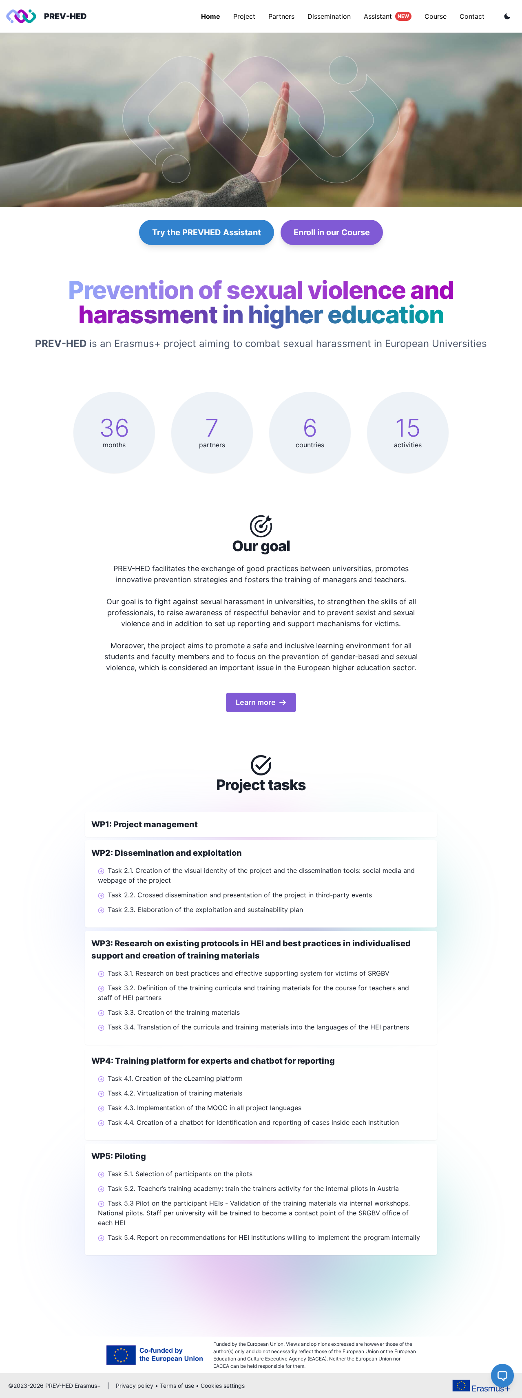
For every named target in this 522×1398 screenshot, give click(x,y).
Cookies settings (223, 1385)
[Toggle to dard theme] (507, 16)
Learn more (256, 702)
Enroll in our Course (332, 232)
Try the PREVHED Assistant (206, 232)
